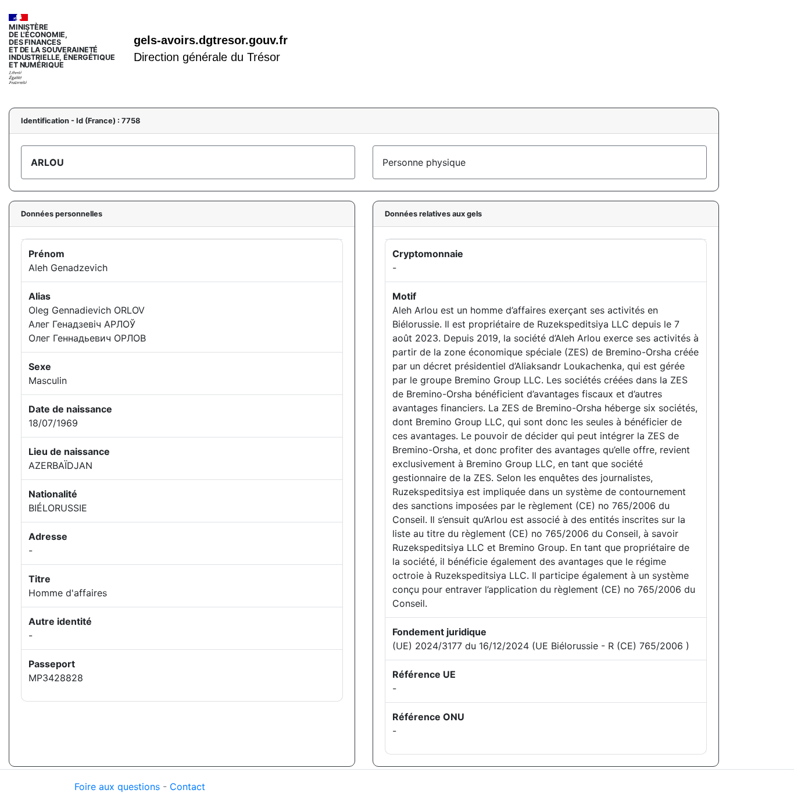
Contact (187, 786)
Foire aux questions (117, 786)
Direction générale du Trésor (207, 57)
